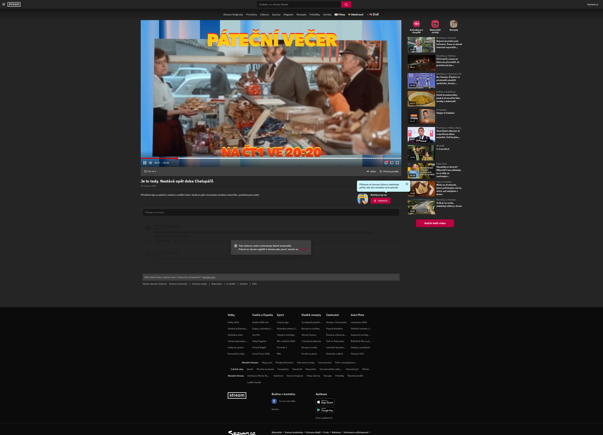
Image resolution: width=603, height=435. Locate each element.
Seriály (327, 14)
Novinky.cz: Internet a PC (449, 73)
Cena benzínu (325, 362)
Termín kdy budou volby (239, 341)
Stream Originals (233, 14)
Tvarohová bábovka (311, 341)
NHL (279, 353)
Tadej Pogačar (259, 341)
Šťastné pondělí (355, 375)
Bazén (250, 369)
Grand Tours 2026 (261, 353)
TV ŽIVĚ (374, 14)
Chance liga (283, 322)
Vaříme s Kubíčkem (446, 91)
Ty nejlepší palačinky (312, 322)
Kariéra (275, 409)
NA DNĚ (440, 145)
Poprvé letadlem (334, 328)
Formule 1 (282, 347)
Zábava (264, 14)
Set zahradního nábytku (331, 369)
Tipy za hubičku (444, 181)
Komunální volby (236, 353)
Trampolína (283, 369)
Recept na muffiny (311, 328)
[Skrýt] (406, 184)
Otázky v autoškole (360, 347)
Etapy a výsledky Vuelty (264, 328)
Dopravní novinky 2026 (362, 334)
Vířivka (365, 369)
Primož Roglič (259, 347)
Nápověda (277, 432)
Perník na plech (309, 353)
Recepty (301, 14)
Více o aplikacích (324, 417)
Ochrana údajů (313, 432)
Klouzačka (311, 369)
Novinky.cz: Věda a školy (448, 127)
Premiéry (251, 14)
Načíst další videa (435, 223)
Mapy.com (267, 362)
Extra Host (441, 163)
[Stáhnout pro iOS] (325, 402)
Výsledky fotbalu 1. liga (288, 328)
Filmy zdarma (313, 375)
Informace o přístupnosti (356, 432)
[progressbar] (271, 158)
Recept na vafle (309, 347)
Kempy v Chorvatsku (336, 322)
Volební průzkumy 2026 (239, 328)
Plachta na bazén (265, 369)
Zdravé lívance (309, 334)
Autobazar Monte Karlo (258, 375)
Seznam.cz (592, 4)
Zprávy (276, 14)
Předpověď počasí (285, 362)
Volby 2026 (233, 322)
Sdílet (373, 171)
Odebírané (357, 14)
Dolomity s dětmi (334, 353)
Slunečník (297, 369)
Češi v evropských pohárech (349, 362)
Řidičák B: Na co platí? (362, 341)
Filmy (341, 14)
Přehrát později (391, 171)
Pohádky (315, 14)
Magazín (288, 14)
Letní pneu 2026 (359, 322)
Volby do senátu (236, 347)
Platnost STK (357, 353)
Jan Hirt (256, 334)
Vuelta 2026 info (260, 322)
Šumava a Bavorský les (337, 334)
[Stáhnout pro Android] (325, 410)
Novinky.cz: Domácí (446, 37)
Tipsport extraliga (286, 334)
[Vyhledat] (346, 4)
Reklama (336, 432)
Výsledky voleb (235, 334)
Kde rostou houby (306, 362)
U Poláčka (441, 109)
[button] (271, 89)
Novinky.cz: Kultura (446, 55)
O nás (326, 432)
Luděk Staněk (254, 382)
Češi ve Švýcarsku (335, 341)
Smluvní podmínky (294, 432)
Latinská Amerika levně (338, 347)
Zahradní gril (352, 369)
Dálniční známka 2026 (362, 328)
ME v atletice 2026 (286, 341)
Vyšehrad (278, 375)
